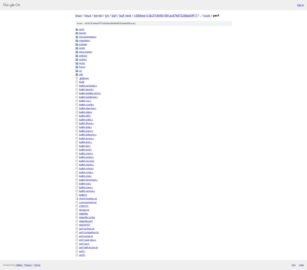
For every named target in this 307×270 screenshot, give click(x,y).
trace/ (82, 66)
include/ (83, 44)
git (107, 15)
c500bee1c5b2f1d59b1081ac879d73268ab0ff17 (165, 15)
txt (293, 264)
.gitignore (84, 78)
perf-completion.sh (89, 232)
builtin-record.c (86, 160)
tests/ (82, 63)
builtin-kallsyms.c (87, 134)
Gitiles (19, 264)
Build (81, 81)
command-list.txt (88, 202)
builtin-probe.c (86, 157)
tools (206, 15)
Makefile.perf (86, 221)
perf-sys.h (84, 243)
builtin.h (83, 194)
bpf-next (125, 15)
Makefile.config (87, 217)
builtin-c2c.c (85, 100)
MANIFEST (84, 224)
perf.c (82, 251)
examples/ (84, 40)
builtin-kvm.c (85, 142)
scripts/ (83, 59)
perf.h (82, 255)
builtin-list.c (85, 145)
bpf (114, 15)
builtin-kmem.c (86, 138)
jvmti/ (82, 48)
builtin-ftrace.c (86, 123)
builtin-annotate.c (88, 85)
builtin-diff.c (85, 115)
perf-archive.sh (86, 228)
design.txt (84, 209)
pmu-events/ (85, 51)
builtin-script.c (86, 172)
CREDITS (83, 206)
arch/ (81, 29)
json (301, 264)
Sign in (300, 5)
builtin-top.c (85, 183)
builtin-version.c (87, 191)
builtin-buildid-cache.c (90, 93)
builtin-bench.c (86, 89)
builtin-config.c (86, 104)
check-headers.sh (88, 198)
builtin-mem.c (86, 153)
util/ (81, 74)
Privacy (28, 264)
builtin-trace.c (86, 187)
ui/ (80, 70)
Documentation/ (87, 36)
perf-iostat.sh (86, 236)
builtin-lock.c (85, 149)
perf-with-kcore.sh (88, 247)
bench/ (82, 33)
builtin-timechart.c (88, 179)
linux (78, 15)
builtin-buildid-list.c (88, 97)
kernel (98, 15)
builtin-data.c (85, 112)
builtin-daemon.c (87, 108)
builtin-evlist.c (86, 119)
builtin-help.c (85, 127)
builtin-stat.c (85, 175)
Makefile (83, 213)
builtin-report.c (86, 164)
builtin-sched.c (86, 168)
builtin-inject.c (86, 130)
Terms (37, 264)
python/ (83, 55)
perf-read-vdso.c (87, 239)
